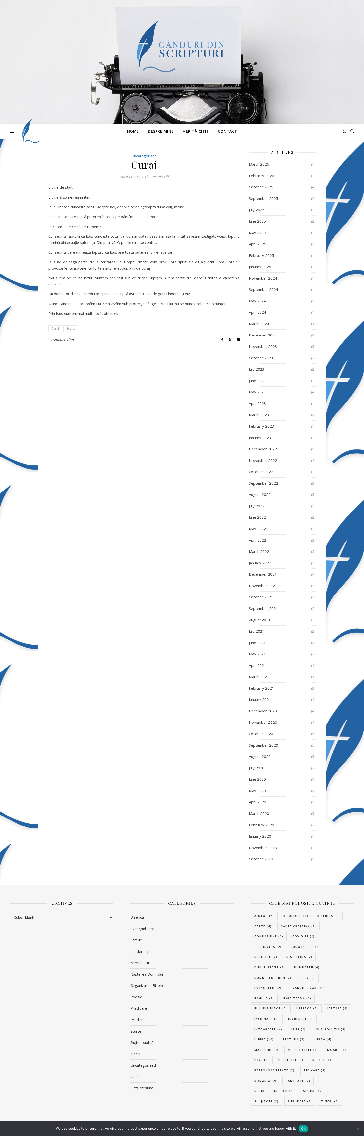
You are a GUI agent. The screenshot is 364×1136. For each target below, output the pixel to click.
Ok (303, 1128)
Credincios (268, 947)
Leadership (140, 951)
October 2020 (261, 733)
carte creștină (298, 926)
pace (261, 1060)
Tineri (135, 1053)
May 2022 (257, 528)
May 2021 (257, 653)
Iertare (337, 1008)
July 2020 (256, 767)
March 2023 (259, 414)
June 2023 (257, 380)
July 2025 (256, 209)
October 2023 (261, 357)
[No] (357, 1128)
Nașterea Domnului (146, 974)
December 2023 (263, 335)
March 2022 (259, 551)
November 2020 (263, 722)
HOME (133, 131)
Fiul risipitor (270, 1008)
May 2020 (257, 790)
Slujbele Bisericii (274, 1091)
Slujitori (266, 1101)
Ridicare (315, 1070)
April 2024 (257, 312)
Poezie (136, 996)
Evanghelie (268, 988)
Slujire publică (141, 1042)
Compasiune (268, 936)
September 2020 (263, 745)
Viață (134, 1076)
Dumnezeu (307, 967)
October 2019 (261, 858)
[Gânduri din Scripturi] (29, 131)
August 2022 (260, 494)
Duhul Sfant (269, 967)
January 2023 (260, 437)
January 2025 (260, 266)
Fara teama (297, 998)
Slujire (313, 1091)
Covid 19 (303, 936)
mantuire (266, 1050)
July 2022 (256, 505)
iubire (264, 1039)
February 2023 (261, 426)
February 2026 (261, 175)
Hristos (307, 1008)
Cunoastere (305, 947)
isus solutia (330, 1029)
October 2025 (261, 186)
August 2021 (260, 619)
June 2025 (257, 221)
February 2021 (261, 688)
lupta (323, 1039)
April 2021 (257, 665)
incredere (300, 1019)
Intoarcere (268, 1029)
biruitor (295, 916)
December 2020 (263, 710)
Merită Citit (195, 131)
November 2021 (263, 585)
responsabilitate (274, 1070)
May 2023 (257, 391)
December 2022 (263, 448)
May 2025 (257, 232)
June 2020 (257, 779)
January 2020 (260, 836)
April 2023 (257, 403)
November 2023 (263, 346)
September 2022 (263, 483)
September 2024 (263, 289)
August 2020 (260, 756)
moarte (337, 1050)
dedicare (265, 957)
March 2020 (259, 813)
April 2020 (257, 802)
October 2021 (261, 596)
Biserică (137, 917)
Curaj (55, 328)
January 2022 (260, 562)
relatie (322, 1060)
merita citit (303, 1050)
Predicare (138, 1008)
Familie (136, 939)
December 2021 (263, 574)
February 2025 (261, 255)
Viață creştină (141, 1087)
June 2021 (257, 642)
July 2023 (256, 369)
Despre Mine (161, 131)
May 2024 (257, 300)
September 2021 (263, 608)
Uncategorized (143, 1065)
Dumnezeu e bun (272, 978)
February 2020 (261, 824)
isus (298, 1029)
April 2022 (257, 540)
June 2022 (257, 517)
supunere (300, 1101)
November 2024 (263, 278)
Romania (265, 1081)
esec (308, 978)
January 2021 (260, 699)
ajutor (264, 916)
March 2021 (259, 676)
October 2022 (261, 471)
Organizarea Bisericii (147, 985)
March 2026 (259, 164)
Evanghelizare (142, 928)
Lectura (294, 1039)
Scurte (71, 328)
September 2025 (263, 198)
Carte (263, 926)
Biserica (328, 916)
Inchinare (266, 1019)
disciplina (299, 957)
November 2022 (263, 460)
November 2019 (263, 847)
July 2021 (256, 631)
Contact (227, 131)
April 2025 (257, 243)
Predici (136, 1019)
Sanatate (298, 1081)
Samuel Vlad (63, 339)
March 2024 (259, 323)
